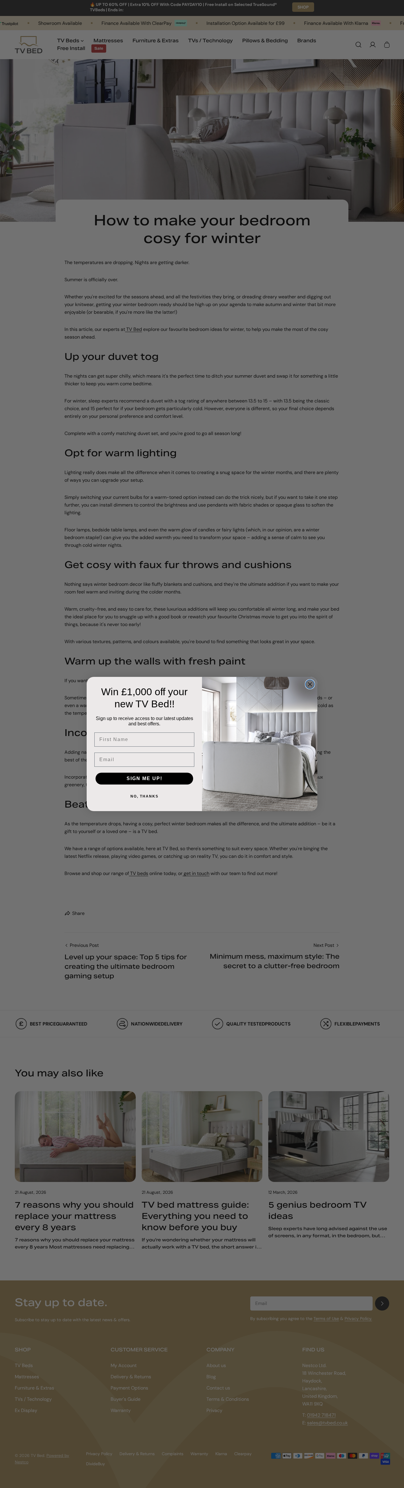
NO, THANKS (144, 796)
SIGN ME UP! (144, 778)
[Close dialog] (310, 684)
